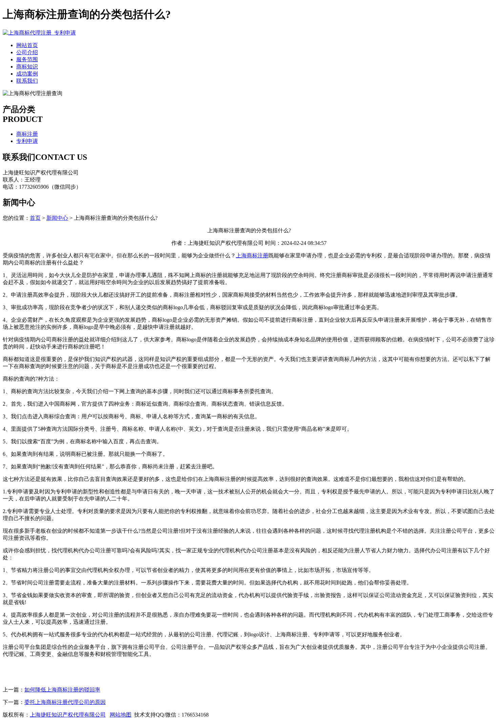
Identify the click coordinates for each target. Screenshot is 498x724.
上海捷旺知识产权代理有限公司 (68, 715)
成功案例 (27, 74)
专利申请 (27, 141)
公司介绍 (27, 52)
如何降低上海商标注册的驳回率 (62, 690)
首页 (35, 218)
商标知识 (27, 66)
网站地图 (120, 715)
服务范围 (27, 59)
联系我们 (27, 81)
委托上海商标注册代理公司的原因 (65, 702)
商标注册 (27, 134)
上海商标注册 (252, 255)
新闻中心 (57, 218)
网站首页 (27, 45)
